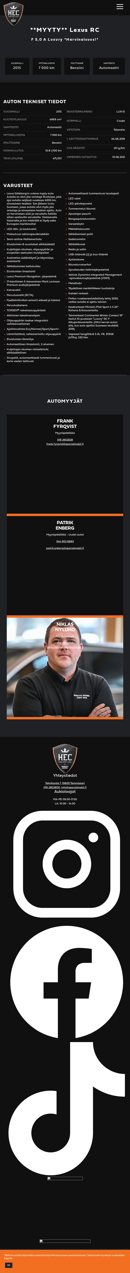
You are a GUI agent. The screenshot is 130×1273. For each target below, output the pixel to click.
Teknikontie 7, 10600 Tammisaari (65, 783)
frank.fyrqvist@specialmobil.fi (65, 444)
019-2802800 (52, 787)
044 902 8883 (65, 541)
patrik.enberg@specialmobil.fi (65, 548)
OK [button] (8, 1265)
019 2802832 (65, 643)
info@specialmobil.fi (74, 787)
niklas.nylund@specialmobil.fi (65, 647)
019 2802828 (65, 440)
